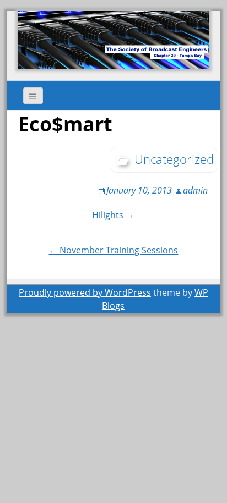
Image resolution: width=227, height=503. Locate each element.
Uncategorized (174, 159)
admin (195, 190)
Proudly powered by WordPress (85, 292)
